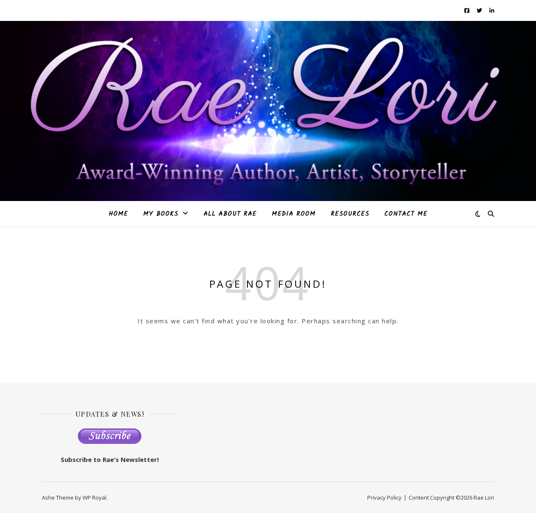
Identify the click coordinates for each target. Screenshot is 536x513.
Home (118, 214)
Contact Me (406, 214)
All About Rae (230, 214)
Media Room (294, 214)
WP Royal (94, 497)
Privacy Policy (384, 497)
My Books (160, 214)
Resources (350, 214)
